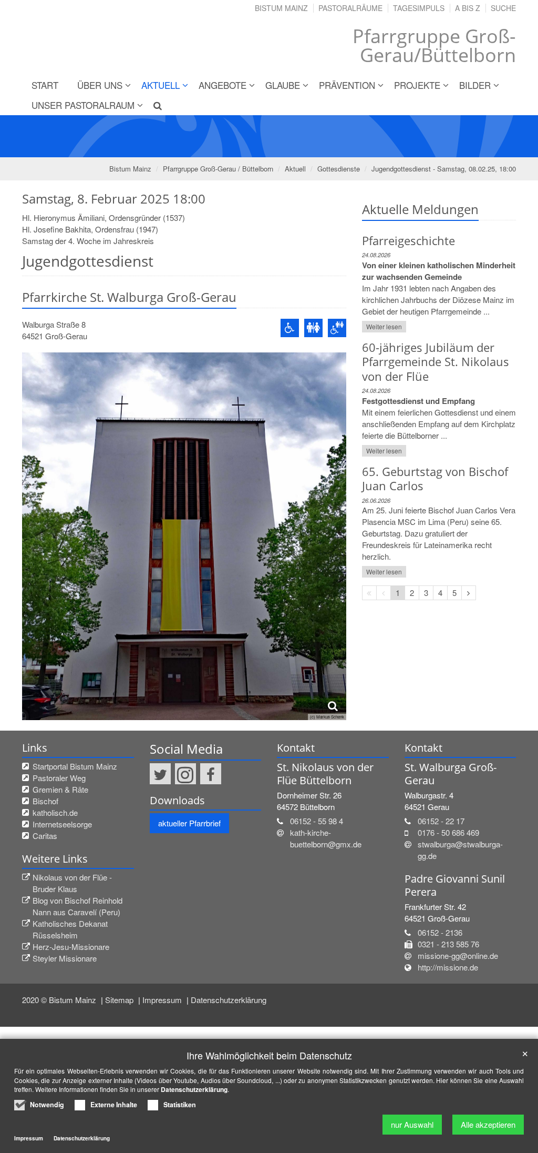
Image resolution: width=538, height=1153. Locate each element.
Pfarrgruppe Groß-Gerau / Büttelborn (218, 169)
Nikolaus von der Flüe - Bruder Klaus (72, 883)
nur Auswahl (412, 1124)
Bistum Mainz (281, 8)
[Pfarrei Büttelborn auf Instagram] (185, 773)
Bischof (45, 800)
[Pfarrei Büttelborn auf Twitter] (160, 773)
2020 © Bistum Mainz (60, 999)
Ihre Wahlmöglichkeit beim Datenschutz (269, 1055)
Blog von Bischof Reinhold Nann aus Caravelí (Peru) (77, 906)
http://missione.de (448, 967)
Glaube (282, 85)
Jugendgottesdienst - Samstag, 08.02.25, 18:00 (443, 169)
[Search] (153, 105)
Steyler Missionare (65, 958)
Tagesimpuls (418, 8)
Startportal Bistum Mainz (75, 766)
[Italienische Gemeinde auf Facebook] (210, 773)
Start (45, 85)
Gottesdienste (338, 169)
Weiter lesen (384, 326)
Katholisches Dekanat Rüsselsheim (70, 929)
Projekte (417, 85)
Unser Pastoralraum (83, 105)
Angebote (222, 85)
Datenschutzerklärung (228, 999)
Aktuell (160, 85)
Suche (503, 8)
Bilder (475, 85)
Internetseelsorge (62, 824)
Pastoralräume (350, 8)
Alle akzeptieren (488, 1124)
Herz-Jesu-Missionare (71, 946)
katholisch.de (55, 812)
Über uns (99, 85)
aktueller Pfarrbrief (189, 822)
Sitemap (120, 999)
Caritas (45, 835)
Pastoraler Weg (59, 777)
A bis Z (467, 8)
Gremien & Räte (60, 789)
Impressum (163, 999)
